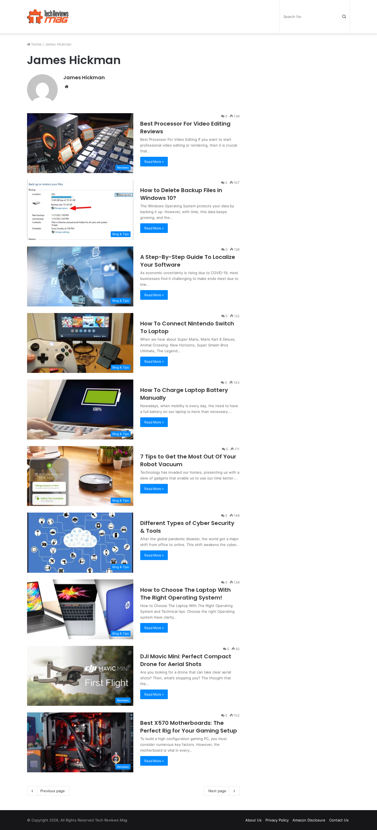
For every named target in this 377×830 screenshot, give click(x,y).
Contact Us (339, 820)
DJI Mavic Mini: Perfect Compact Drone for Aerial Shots (185, 660)
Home (36, 44)
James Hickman (84, 77)
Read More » (154, 162)
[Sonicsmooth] (47, 16)
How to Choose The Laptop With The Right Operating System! (185, 593)
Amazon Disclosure (309, 820)
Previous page (52, 791)
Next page (217, 791)
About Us (253, 820)
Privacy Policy (277, 820)
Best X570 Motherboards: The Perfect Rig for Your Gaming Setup (188, 726)
